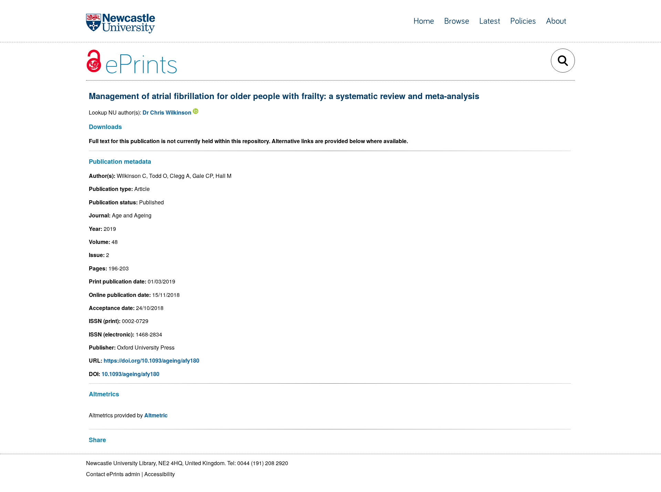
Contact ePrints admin (113, 474)
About (556, 21)
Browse (456, 21)
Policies (523, 21)
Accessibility (159, 474)
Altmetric (156, 415)
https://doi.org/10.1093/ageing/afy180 (151, 360)
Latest (489, 21)
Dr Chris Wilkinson (167, 112)
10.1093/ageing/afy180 (130, 374)
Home (423, 21)
